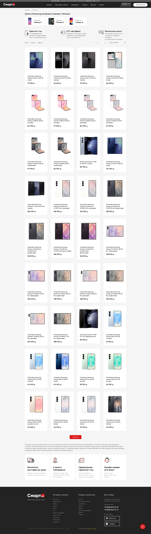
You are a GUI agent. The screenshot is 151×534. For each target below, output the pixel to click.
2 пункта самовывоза (59, 468)
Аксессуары (56, 519)
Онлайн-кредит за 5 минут (112, 468)
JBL (54, 510)
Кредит (81, 508)
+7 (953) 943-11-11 (111, 510)
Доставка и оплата (61, 5)
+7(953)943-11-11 (126, 5)
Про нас (93, 5)
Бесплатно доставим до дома (36, 468)
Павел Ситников (91, 528)
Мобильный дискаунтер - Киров (36, 499)
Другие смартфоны (58, 513)
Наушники (56, 522)
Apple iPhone (57, 501)
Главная (27, 10)
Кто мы (81, 499)
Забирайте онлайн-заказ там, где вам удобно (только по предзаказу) (61, 475)
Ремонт (101, 5)
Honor (54, 508)
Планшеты (56, 517)
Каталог (49, 5)
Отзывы (84, 5)
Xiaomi (55, 503)
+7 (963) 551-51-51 (111, 507)
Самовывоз (75, 5)
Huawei (55, 506)
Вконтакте (112, 518)
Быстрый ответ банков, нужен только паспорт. (110, 475)
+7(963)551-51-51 (126, 3)
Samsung (34, 10)
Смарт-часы (57, 515)
